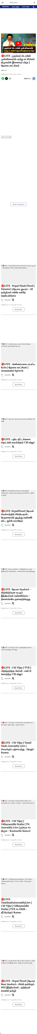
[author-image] (2, 299)
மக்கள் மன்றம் (25, 6)
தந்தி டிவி (4, 70)
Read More (18, 309)
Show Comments (18, 204)
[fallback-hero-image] (18, 274)
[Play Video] (18, 43)
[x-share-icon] (6, 79)
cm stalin (8, 137)
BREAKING (5, 6)
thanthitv (8, 300)
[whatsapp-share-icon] (2, 79)
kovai (3, 137)
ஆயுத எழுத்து (15, 6)
